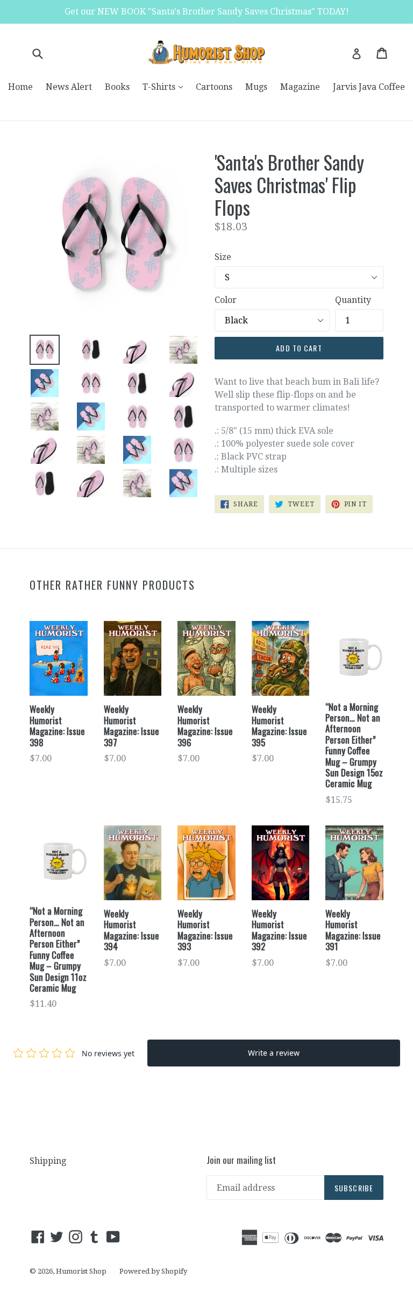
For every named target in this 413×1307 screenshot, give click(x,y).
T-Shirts (165, 86)
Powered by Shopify (153, 1271)
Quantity (353, 300)
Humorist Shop (81, 1271)
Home (20, 87)
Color (226, 300)
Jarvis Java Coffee (369, 87)
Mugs (256, 87)
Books (117, 87)
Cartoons (214, 87)
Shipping (48, 1161)
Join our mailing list (241, 1160)
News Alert (69, 87)
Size (223, 257)
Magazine (300, 87)
